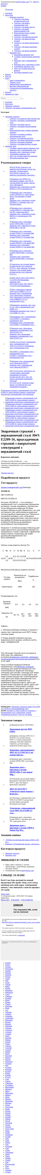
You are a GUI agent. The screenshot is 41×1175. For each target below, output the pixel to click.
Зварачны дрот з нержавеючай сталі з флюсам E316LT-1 (21, 366)
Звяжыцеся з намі (11, 94)
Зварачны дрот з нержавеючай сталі (23, 150)
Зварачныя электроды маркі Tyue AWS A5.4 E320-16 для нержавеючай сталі (20, 708)
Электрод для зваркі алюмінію (25, 51)
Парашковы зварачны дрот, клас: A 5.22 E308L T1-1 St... (23, 312)
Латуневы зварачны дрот (23, 72)
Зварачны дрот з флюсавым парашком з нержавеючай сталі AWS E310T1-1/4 (21, 336)
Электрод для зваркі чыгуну (24, 27)
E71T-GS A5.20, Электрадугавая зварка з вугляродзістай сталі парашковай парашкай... (22, 385)
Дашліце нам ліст (7, 473)
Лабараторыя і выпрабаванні (20, 84)
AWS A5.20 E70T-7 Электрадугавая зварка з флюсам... (22, 791)
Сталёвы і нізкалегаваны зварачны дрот (24, 148)
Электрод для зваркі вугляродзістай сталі (21, 20)
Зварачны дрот (15, 53)
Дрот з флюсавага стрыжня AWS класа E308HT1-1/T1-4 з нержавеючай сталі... (22, 299)
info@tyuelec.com (22, 2)
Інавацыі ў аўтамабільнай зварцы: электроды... (22, 844)
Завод (7, 78)
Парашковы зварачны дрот (24, 55)
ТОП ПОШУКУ (27, 900)
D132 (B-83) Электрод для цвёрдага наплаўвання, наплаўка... (22, 174)
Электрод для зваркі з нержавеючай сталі (22, 24)
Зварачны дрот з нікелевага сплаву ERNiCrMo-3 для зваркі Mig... (21, 771)
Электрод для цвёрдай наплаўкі (26, 37)
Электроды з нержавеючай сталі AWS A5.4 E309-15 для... (22, 810)
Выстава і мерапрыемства (19, 86)
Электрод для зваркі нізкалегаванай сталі (21, 30)
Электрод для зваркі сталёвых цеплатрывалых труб (21, 135)
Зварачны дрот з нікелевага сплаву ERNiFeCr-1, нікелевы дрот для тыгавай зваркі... (22, 202)
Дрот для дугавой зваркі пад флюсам (23, 156)
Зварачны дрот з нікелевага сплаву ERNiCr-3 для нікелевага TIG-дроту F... (22, 216)
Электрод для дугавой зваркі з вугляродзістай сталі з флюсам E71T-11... (21, 272)
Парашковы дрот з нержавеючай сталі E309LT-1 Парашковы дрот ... (23, 324)
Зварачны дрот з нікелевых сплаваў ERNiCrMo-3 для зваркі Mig (21, 258)
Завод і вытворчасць (17, 80)
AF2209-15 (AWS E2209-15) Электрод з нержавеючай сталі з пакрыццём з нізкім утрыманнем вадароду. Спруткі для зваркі (18, 712)
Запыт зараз (5, 894)
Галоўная (8, 13)
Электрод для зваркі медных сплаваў (23, 144)
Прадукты (9, 15)
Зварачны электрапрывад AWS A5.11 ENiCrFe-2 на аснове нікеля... (22, 752)
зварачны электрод (20, 657)
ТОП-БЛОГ (15, 900)
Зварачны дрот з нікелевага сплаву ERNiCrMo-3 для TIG (22, 227)
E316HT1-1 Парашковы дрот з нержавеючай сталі (21, 356)
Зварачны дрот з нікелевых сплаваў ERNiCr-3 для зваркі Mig (22, 246)
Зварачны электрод (17, 17)
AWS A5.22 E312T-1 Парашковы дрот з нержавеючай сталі (22, 347)
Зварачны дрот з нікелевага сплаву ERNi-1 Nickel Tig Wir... (22, 827)
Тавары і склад (15, 82)
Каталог (8, 92)
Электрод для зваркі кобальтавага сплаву (25, 140)
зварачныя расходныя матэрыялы (20, 659)
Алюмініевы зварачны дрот (24, 66)
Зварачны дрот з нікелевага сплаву (27, 65)
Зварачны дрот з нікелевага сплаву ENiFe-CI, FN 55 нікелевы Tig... (22, 188)
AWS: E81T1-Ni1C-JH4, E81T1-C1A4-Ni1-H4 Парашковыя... (21, 285)
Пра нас (8, 76)
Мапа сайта (5, 900)
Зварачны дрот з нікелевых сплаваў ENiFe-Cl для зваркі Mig (22, 236)
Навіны (8, 74)
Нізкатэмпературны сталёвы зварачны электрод (24, 34)
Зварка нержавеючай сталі (12, 487)
